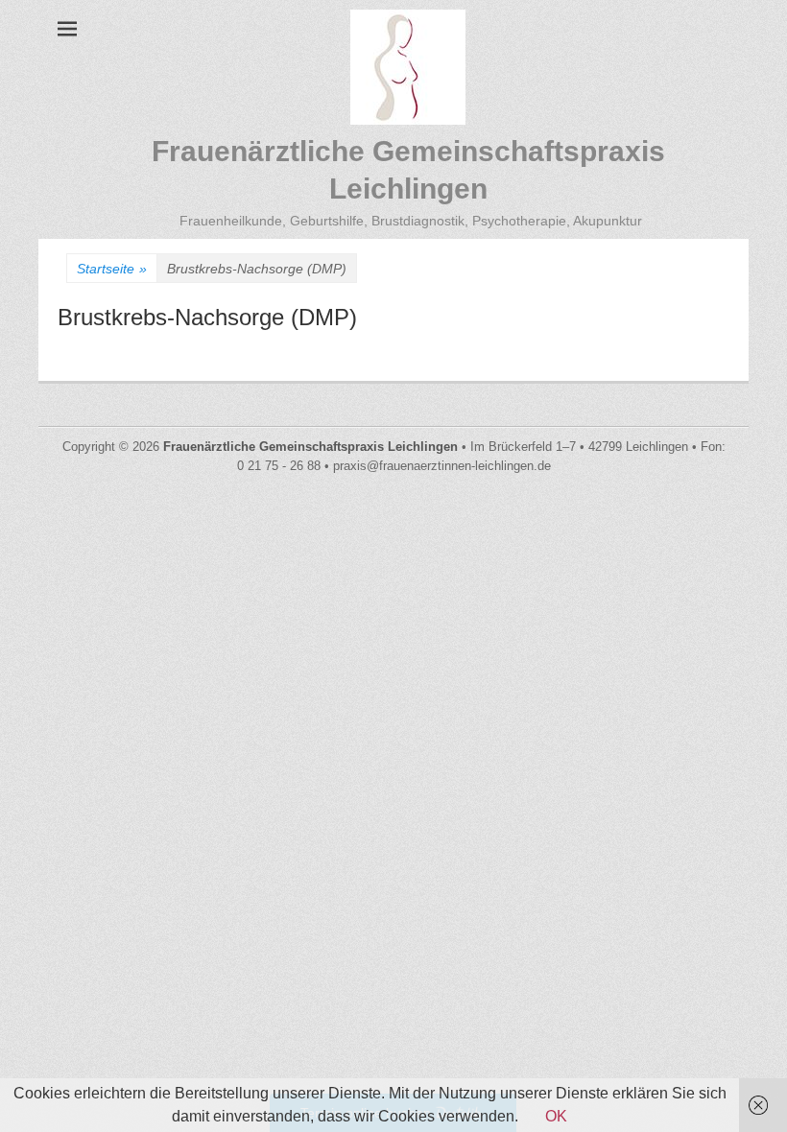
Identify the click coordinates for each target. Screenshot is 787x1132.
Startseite (112, 268)
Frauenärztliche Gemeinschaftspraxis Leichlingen (310, 446)
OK (556, 1116)
